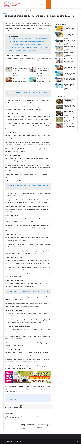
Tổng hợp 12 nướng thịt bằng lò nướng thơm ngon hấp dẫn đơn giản (26, 41)
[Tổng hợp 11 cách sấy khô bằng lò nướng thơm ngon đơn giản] (9, 79)
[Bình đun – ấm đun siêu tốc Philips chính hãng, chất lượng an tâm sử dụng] (59, 34)
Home (5, 10)
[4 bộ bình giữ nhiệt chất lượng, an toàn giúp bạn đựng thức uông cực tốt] (59, 28)
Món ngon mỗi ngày (32, 4)
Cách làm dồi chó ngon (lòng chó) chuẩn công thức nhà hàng (69, 112)
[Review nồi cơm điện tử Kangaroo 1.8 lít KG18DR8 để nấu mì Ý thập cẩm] (32, 79)
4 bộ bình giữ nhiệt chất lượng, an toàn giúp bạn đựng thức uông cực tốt (69, 28)
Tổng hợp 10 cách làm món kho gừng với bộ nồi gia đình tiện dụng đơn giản (28, 38)
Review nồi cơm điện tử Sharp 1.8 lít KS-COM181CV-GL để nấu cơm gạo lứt (44, 71)
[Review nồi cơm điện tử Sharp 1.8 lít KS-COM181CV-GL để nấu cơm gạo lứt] (32, 69)
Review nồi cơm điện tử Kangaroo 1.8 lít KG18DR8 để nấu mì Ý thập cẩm (43, 81)
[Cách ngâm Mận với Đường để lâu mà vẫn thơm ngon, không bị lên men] (59, 125)
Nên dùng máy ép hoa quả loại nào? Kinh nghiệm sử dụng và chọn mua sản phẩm (27, 426)
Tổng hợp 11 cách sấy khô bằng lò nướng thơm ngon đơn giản (20, 81)
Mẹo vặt (48, 4)
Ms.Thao (5, 19)
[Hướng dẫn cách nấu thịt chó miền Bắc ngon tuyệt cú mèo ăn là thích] (59, 101)
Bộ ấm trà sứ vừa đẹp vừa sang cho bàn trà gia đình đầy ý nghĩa (69, 42)
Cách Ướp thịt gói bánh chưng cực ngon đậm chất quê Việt (69, 106)
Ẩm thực (24, 4)
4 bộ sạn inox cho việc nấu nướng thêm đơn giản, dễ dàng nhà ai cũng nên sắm (29, 47)
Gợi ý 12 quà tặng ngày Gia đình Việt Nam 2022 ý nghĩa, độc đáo (12, 417)
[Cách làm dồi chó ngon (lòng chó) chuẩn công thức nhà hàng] (59, 113)
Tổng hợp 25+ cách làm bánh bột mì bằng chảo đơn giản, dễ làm (25, 44)
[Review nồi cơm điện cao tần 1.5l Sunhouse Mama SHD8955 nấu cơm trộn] (59, 80)
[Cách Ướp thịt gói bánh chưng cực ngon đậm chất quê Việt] (59, 107)
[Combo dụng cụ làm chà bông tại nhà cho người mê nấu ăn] (44, 419)
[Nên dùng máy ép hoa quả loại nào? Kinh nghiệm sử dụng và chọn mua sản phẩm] (28, 419)
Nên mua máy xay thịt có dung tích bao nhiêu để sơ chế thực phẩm (20, 71)
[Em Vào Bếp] (11, 4)
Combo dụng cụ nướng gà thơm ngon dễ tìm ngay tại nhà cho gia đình (31, 291)
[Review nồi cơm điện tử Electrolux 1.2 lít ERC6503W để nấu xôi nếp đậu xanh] (59, 86)
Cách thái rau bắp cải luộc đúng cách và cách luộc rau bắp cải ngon (69, 119)
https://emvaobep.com (16, 397)
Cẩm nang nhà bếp (41, 4)
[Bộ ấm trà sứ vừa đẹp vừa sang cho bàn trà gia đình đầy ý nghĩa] (59, 42)
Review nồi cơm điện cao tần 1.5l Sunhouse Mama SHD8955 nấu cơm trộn (69, 79)
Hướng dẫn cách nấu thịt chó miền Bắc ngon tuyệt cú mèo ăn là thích (69, 100)
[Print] (21, 406)
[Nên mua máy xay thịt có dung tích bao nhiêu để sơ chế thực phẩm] (9, 69)
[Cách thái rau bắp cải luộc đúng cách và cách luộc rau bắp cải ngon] (59, 119)
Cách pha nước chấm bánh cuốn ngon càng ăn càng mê (23, 50)
